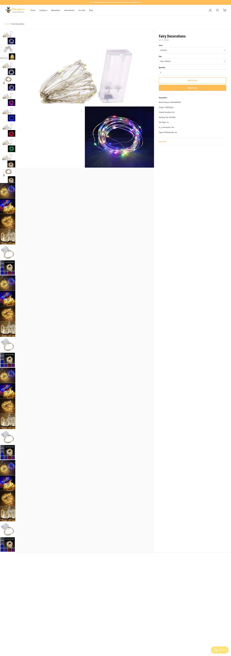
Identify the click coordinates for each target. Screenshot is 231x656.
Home (32, 10)
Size (160, 56)
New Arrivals (69, 10)
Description (163, 98)
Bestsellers (55, 10)
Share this (162, 141)
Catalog (42, 10)
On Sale (82, 10)
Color (161, 45)
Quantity (162, 67)
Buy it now (192, 88)
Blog (91, 10)
